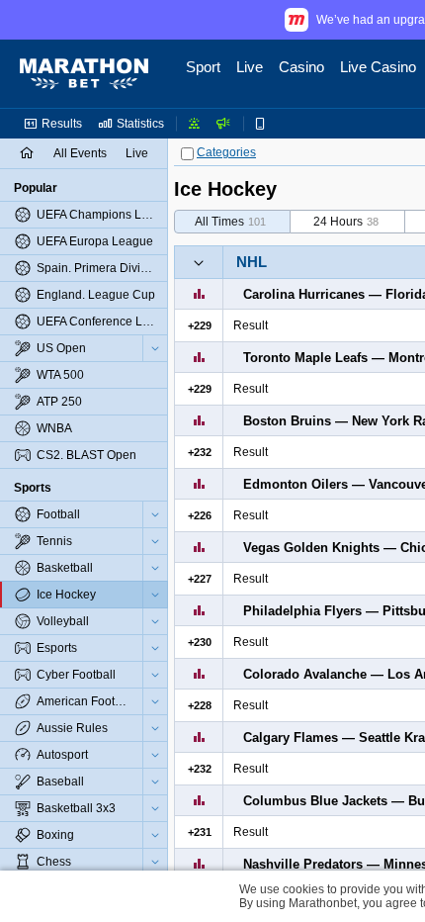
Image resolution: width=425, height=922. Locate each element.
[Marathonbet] (84, 74)
